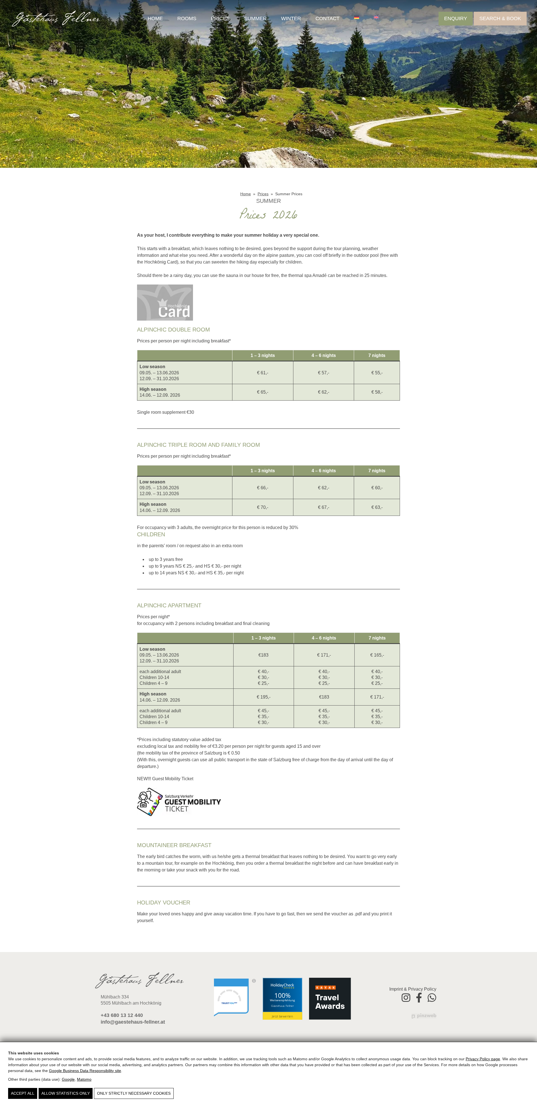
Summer (255, 18)
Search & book (500, 18)
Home (155, 18)
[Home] (56, 18)
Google (68, 1079)
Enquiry (455, 18)
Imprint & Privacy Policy (412, 989)
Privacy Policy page (483, 1059)
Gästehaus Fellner (282, 1005)
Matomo (84, 1079)
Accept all (22, 1093)
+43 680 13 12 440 (122, 1015)
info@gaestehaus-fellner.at (133, 1022)
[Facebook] (419, 997)
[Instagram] (406, 997)
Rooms (186, 18)
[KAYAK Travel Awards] (330, 999)
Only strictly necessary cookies (134, 1093)
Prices (220, 18)
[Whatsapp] (432, 997)
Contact (327, 18)
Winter (291, 18)
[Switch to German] (356, 17)
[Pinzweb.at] (424, 1015)
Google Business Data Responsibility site (85, 1070)
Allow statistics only (65, 1093)
